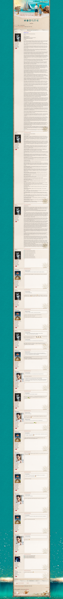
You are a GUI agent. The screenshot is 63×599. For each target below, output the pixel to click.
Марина (16, 31)
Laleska (15, 309)
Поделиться (25, 31)
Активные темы (31, 23)
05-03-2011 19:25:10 (28, 204)
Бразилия (22, 26)
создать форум (47, 587)
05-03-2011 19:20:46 (28, 31)
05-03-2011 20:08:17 (28, 330)
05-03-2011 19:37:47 (28, 289)
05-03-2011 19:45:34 (28, 309)
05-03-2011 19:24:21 (28, 132)
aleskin (15, 570)
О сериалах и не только (18, 26)
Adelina (15, 554)
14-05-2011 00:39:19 (28, 570)
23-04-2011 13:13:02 (28, 554)
